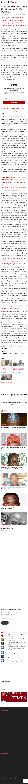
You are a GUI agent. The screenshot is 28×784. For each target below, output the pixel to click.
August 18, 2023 (4, 510)
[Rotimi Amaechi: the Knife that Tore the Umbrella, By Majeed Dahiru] (6, 363)
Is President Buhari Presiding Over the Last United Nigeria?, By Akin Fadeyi (12, 507)
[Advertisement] (14, 671)
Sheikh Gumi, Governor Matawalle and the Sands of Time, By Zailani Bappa (14, 428)
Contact (14, 778)
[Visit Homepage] (13, 2)
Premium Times (5, 14)
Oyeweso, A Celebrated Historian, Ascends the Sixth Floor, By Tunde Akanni (14, 487)
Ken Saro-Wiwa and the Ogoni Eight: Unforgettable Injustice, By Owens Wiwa (18, 368)
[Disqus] (14, 552)
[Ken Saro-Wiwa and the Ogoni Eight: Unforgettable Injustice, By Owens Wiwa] (18, 363)
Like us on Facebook (5, 681)
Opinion (4, 424)
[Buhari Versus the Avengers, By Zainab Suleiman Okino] (6, 377)
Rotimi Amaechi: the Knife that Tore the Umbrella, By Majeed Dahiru (6, 368)
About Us (9, 778)
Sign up (25, 2)
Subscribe (5, 623)
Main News (3, 778)
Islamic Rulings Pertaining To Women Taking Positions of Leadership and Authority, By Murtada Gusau (17, 648)
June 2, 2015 (13, 14)
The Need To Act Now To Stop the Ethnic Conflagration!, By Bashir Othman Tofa (13, 448)
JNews (5, 780)
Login (22, 2)
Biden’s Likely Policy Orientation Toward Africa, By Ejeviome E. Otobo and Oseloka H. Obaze (12, 467)
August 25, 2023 (4, 430)
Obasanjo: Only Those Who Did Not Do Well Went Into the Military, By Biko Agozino (13, 527)
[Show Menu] (1, 2)
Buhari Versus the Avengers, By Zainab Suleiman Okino (6, 381)
